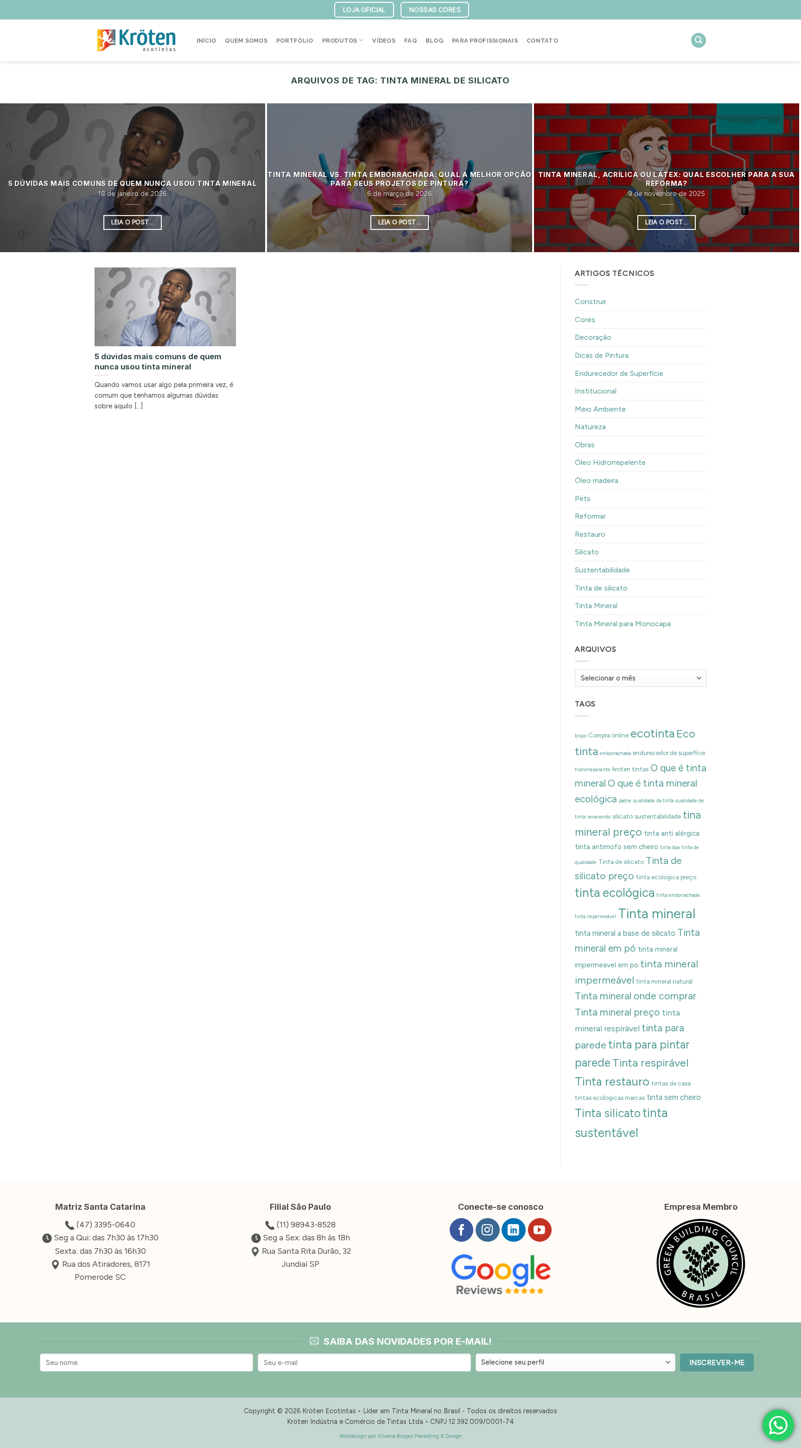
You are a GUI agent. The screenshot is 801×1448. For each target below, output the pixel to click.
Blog (434, 40)
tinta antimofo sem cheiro (616, 847)
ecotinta (652, 733)
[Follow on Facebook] (461, 1230)
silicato (622, 816)
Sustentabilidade (602, 569)
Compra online (608, 734)
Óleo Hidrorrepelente (610, 462)
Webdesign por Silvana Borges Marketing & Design (400, 1436)
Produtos (339, 40)
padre (625, 800)
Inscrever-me (717, 1362)
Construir (590, 301)
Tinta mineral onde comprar (635, 996)
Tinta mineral (656, 913)
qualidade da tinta (653, 800)
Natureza (590, 426)
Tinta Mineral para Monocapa (623, 623)
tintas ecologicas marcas (610, 1097)
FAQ (410, 40)
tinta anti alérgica (671, 833)
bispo (580, 735)
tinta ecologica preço (666, 877)
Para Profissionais (485, 40)
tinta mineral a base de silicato (625, 933)
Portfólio (294, 40)
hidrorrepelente (592, 770)
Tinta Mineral (596, 605)
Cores (585, 319)
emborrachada (615, 753)
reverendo (598, 817)
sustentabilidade (658, 816)
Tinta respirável (650, 1062)
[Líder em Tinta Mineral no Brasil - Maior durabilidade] (136, 40)
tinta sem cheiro (674, 1096)
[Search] (698, 40)
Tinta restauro (612, 1081)
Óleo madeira (596, 480)
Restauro (590, 533)
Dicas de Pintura (602, 354)
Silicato (587, 551)
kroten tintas (630, 769)
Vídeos (383, 40)
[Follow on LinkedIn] (513, 1230)
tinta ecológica (615, 892)
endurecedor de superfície (669, 752)
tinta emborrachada (677, 895)
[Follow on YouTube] (540, 1230)
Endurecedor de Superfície (619, 372)
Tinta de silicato (601, 587)
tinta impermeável (595, 917)
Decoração (593, 337)
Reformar (590, 516)
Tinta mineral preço (617, 1011)
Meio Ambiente (600, 408)
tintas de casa (671, 1082)
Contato (542, 40)
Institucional (596, 391)
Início (206, 40)
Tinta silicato (608, 1113)
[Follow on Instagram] (487, 1230)
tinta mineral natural (664, 981)
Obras (585, 444)
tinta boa (670, 848)
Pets (583, 498)
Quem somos (246, 40)
